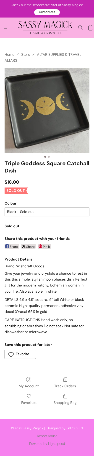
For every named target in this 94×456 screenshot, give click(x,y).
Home (9, 54)
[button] (47, 12)
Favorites (29, 402)
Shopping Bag (65, 402)
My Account (29, 386)
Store (25, 54)
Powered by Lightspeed (47, 444)
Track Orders (65, 386)
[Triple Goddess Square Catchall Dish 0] (47, 110)
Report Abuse (47, 436)
